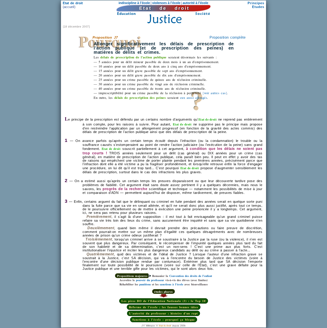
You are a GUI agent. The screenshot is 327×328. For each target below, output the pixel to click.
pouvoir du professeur (150, 280)
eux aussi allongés (193, 97)
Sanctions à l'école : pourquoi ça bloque (163, 319)
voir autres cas (215, 93)
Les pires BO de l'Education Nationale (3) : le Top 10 (163, 301)
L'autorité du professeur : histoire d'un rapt (163, 313)
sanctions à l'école (171, 284)
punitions (145, 284)
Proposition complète (228, 37)
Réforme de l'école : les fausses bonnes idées (163, 307)
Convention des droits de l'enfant (190, 276)
